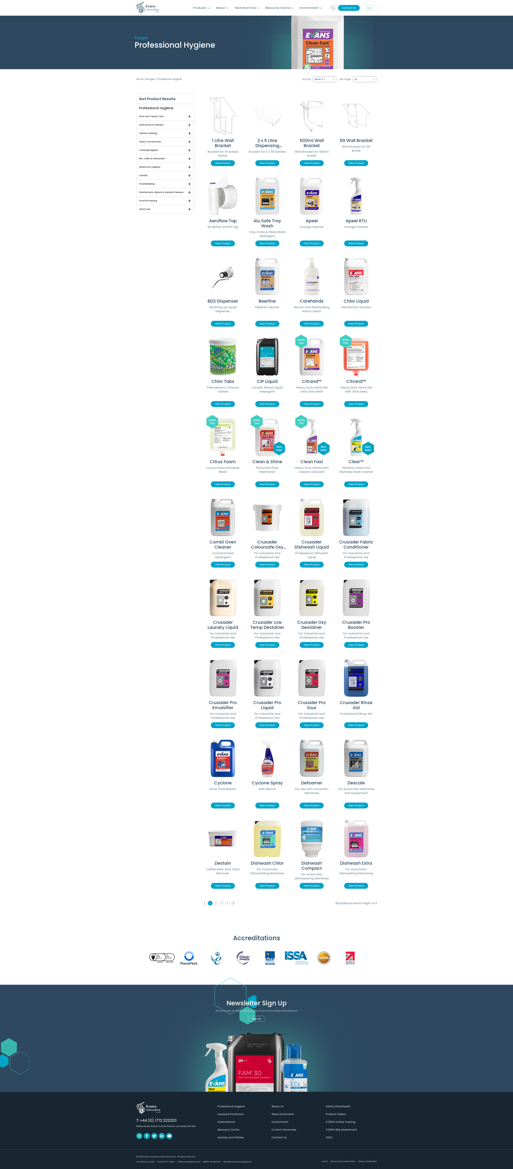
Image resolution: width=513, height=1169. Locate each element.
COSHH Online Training (340, 1122)
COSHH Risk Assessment (341, 1130)
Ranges (150, 79)
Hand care (144, 209)
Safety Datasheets (338, 1106)
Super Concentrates (150, 141)
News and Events (283, 1114)
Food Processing (148, 200)
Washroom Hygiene (149, 166)
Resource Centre (278, 8)
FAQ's (329, 1137)
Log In (369, 8)
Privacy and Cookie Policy (343, 1161)
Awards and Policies (230, 1137)
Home (139, 79)
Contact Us (349, 8)
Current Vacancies (284, 1130)
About (221, 8)
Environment (309, 8)
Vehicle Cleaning (148, 133)
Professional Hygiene (169, 79)
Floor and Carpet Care (151, 116)
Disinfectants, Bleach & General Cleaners (161, 192)
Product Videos (336, 1114)
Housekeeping (147, 183)
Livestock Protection (230, 1114)
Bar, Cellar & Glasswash (152, 158)
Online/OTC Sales (165, 1161)
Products (200, 8)
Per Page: (345, 79)
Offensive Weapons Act (189, 1161)
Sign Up (256, 1018)
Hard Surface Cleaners (151, 124)
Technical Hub (245, 8)
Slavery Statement (367, 1161)
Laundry (143, 175)
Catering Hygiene (148, 150)
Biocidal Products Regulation (238, 1161)
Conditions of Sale (145, 1161)
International (226, 1122)
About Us (278, 1106)
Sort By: (306, 79)
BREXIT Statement (212, 1161)
